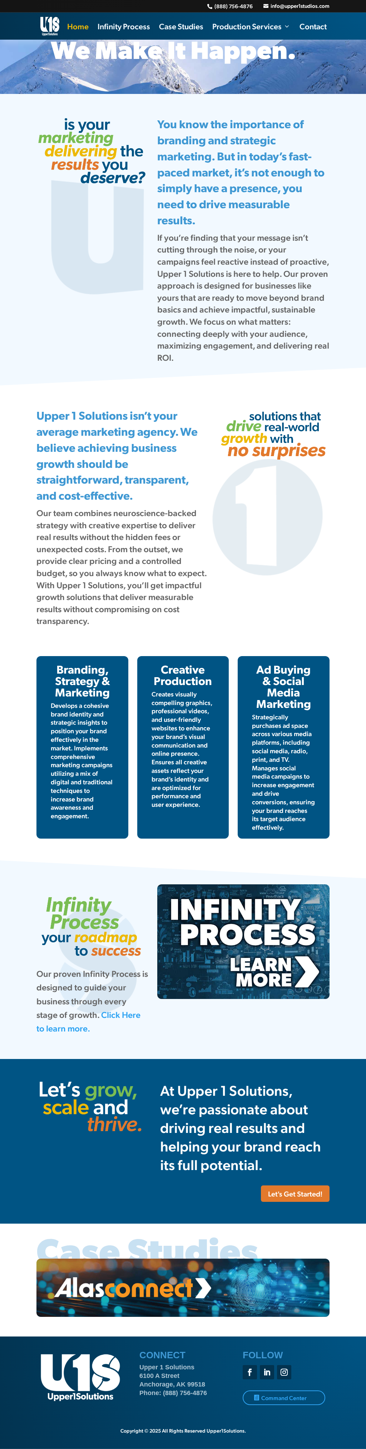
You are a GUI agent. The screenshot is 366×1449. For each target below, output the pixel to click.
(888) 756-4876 (185, 1392)
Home (78, 26)
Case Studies (181, 26)
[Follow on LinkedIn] (267, 1372)
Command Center (284, 1397)
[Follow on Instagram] (284, 1372)
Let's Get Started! (295, 1193)
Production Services (247, 26)
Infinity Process (124, 26)
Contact (313, 26)
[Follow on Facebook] (250, 1372)
